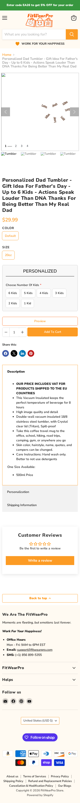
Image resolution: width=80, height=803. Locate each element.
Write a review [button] (40, 560)
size (6, 247)
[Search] (72, 34)
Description (16, 371)
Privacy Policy (60, 776)
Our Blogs (64, 786)
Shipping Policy (13, 781)
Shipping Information (22, 505)
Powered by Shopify (40, 795)
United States (38, 721)
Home (6, 55)
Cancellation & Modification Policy (31, 786)
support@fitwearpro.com (34, 650)
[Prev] (5, 111)
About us (12, 776)
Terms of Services (34, 776)
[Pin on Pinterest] (31, 353)
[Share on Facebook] (5, 353)
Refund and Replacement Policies (50, 781)
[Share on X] (14, 353)
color (8, 228)
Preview (40, 321)
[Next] (74, 111)
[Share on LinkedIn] (22, 353)
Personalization (18, 492)
